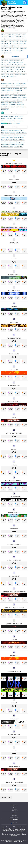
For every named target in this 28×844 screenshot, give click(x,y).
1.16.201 (18, 67)
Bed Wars (11, 116)
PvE (21, 90)
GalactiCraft (3, 135)
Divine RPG (16, 130)
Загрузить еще (5, 797)
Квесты (19, 97)
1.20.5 (6, 52)
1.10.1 (2, 38)
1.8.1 (6, 36)
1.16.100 (3, 67)
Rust (21, 146)
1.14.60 (7, 64)
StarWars (3, 137)
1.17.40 (7, 71)
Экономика (3, 92)
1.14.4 (6, 43)
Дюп (13, 83)
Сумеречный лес (11, 135)
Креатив (9, 83)
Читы (11, 95)
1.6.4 (17, 34)
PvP (14, 85)
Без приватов (16, 88)
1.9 (12, 36)
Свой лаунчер (4, 99)
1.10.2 (6, 38)
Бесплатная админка (12, 92)
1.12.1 (25, 38)
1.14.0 (17, 62)
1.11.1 (14, 38)
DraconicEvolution (5, 142)
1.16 (25, 43)
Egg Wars (9, 123)
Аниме (24, 99)
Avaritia (10, 139)
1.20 (10, 50)
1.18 (6, 48)
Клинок (11, 146)
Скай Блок (20, 118)
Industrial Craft (4, 130)
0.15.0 (10, 60)
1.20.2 (17, 50)
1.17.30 (21, 69)
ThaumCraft (16, 137)
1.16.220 (3, 69)
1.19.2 (25, 48)
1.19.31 (16, 74)
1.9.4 (20, 36)
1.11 (10, 38)
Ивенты (19, 92)
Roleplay (24, 92)
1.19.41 (25, 74)
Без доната (3, 88)
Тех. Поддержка (14, 810)
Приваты (10, 88)
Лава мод (15, 139)
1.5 (5, 34)
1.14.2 (25, 41)
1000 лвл (18, 83)
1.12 (21, 38)
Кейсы (6, 139)
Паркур (14, 118)
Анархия (7, 95)
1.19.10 (23, 71)
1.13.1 (10, 41)
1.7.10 (24, 34)
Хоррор (13, 106)
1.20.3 (21, 50)
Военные (8, 106)
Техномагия (16, 146)
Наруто (15, 95)
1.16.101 (8, 67)
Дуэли (22, 104)
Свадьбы (17, 90)
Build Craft (11, 130)
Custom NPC (21, 139)
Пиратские (9, 85)
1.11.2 (17, 38)
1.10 (24, 36)
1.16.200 (13, 67)
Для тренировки (4, 109)
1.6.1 (10, 62)
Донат (22, 85)
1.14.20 (21, 62)
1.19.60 (11, 76)
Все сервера (14, 815)
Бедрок (18, 104)
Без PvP (18, 85)
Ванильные (19, 102)
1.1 (2, 62)
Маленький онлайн (5, 97)
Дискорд (20, 99)
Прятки (16, 116)
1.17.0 (12, 69)
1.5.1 (10, 34)
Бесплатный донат (13, 99)
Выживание (4, 83)
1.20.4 (2, 52)
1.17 (21, 45)
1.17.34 (3, 71)
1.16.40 (24, 64)
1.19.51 (7, 76)
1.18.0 (16, 71)
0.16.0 (18, 60)
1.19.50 (3, 76)
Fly (12, 90)
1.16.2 (6, 45)
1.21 (15, 76)
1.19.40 (20, 74)
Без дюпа (23, 83)
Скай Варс (3, 118)
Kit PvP (14, 123)
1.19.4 (6, 50)
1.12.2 (2, 41)
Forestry (22, 130)
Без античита (14, 97)
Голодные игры (4, 116)
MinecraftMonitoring (12, 2)
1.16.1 (2, 45)
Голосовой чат (4, 144)
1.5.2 (13, 34)
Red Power (12, 132)
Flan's (2, 132)
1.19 (17, 48)
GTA (2, 139)
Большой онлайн (22, 95)
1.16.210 (23, 67)
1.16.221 (8, 69)
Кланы (25, 88)
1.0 (21, 60)
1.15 (10, 43)
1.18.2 (14, 48)
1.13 (6, 41)
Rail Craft (7, 132)
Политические (12, 102)
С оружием (23, 106)
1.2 (5, 62)
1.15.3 (21, 43)
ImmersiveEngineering (15, 142)
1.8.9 (10, 36)
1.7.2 (20, 34)
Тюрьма (8, 90)
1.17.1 (2, 48)
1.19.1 (21, 48)
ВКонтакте (14, 822)
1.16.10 (15, 64)
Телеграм (14, 823)
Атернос (3, 104)
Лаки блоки (3, 123)
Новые (6, 102)
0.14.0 (2, 60)
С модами (10, 203)
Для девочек (12, 104)
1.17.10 (16, 69)
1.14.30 (3, 64)
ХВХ (7, 104)
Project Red (18, 132)
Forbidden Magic (5, 146)
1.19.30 (11, 74)
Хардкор (24, 97)
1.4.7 (2, 34)
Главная (14, 807)
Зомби (18, 123)
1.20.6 (10, 52)
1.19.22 (7, 74)
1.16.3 (10, 45)
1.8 (2, 36)
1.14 (17, 41)
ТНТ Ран (21, 116)
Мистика (3, 106)
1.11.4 (13, 62)
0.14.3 (6, 60)
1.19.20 (3, 74)
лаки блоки (9, 27)
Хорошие (18, 106)
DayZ (7, 137)
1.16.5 (18, 45)
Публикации (14, 809)
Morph (21, 137)
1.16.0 (11, 64)
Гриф (2, 95)
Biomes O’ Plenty (19, 144)
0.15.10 (14, 60)
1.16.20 (20, 64)
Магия (2, 102)
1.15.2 (17, 43)
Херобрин (3, 90)
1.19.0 (19, 71)
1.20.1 (14, 50)
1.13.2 (14, 41)
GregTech (24, 132)
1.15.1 (14, 43)
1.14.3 (2, 43)
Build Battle (9, 118)
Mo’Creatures (12, 144)
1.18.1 (10, 48)
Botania (22, 142)
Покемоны (18, 135)
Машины (24, 135)
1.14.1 (21, 41)
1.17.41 (11, 71)
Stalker (11, 137)
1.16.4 (14, 45)
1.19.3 (2, 50)
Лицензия (3, 85)
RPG (21, 88)
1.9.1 (17, 36)
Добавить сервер (14, 817)
